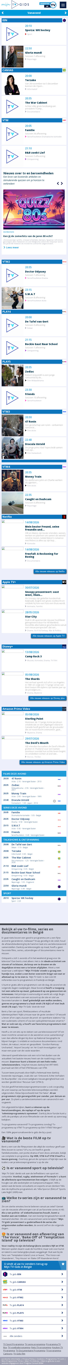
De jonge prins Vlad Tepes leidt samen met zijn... (44, 448)
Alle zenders (16, 1336)
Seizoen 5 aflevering (35, 156)
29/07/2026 (32, 739)
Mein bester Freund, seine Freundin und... (42, 528)
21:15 (28, 340)
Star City (31, 616)
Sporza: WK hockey (37, 30)
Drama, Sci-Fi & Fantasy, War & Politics (44, 630)
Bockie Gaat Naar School (41, 344)
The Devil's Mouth (37, 742)
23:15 (28, 290)
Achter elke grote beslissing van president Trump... (40, 107)
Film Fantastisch (34, 453)
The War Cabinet (36, 102)
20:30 (28, 417)
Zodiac (29, 371)
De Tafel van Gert (36, 321)
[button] (61, 183)
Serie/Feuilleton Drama (37, 278)
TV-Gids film (19, 1353)
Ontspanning (32, 159)
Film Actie (31, 430)
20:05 (28, 126)
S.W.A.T (30, 294)
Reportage (31, 59)
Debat (30, 328)
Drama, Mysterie (34, 693)
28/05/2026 (32, 612)
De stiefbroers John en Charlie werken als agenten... (43, 481)
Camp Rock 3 (33, 656)
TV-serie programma (35, 1344)
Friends (30, 394)
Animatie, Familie (35, 606)
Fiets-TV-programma (41, 1347)
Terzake (30, 80)
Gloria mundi (33, 52)
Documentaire (33, 111)
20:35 (28, 98)
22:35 (28, 495)
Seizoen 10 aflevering (35, 397)
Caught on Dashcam (38, 499)
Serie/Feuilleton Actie (36, 300)
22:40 (28, 440)
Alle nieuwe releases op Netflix (50, 571)
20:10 (28, 26)
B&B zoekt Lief (35, 152)
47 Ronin (30, 421)
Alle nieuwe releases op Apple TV (49, 636)
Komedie (31, 543)
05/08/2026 (32, 675)
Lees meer (12, 247)
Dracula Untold (35, 444)
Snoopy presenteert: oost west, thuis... (42, 593)
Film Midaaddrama (35, 380)
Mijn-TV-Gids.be (32, 1361)
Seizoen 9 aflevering (35, 324)
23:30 (28, 390)
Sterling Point (34, 718)
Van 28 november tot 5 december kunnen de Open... (41, 84)
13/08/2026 (32, 652)
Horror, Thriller (34, 757)
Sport (29, 34)
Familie (30, 130)
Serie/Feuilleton (34, 400)
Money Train (33, 476)
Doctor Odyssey (35, 271)
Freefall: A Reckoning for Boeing (41, 555)
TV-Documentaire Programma (30, 1350)
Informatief (32, 89)
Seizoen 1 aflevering (35, 56)
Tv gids (15, 1274)
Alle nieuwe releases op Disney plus (47, 698)
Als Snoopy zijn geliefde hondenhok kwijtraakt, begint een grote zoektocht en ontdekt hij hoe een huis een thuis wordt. (45, 601)
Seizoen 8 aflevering (35, 297)
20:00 (28, 76)
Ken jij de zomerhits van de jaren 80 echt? (28, 236)
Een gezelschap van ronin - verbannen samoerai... (44, 426)
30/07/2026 (32, 588)
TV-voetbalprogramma (19, 1347)
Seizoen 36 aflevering (35, 133)
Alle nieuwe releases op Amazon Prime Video (43, 762)
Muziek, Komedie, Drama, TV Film (42, 660)
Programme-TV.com (55, 1359)
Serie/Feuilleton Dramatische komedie (44, 136)
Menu (63, 5)
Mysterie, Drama (34, 732)
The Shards (32, 678)
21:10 (28, 148)
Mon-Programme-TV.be (12, 1361)
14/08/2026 (32, 522)
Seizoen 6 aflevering (35, 502)
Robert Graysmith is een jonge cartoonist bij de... (40, 376)
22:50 (28, 48)
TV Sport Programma (13, 1344)
